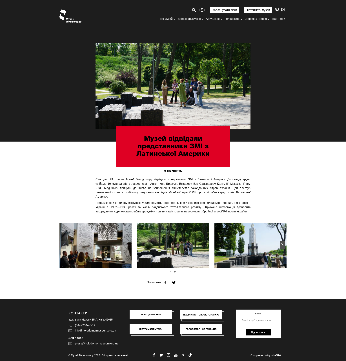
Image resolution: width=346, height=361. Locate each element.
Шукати (181, 10)
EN (283, 10)
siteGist (276, 355)
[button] (282, 245)
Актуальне (213, 18)
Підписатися (258, 332)
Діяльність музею (189, 18)
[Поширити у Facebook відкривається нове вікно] (167, 281)
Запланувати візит (224, 10)
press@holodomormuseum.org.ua (96, 343)
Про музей (166, 18)
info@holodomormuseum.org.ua (95, 330)
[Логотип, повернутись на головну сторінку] (70, 16)
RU (277, 10)
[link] (152, 331)
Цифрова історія (256, 18)
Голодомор (232, 18)
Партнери (278, 18)
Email (258, 313)
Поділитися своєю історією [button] (201, 314)
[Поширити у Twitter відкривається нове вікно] (176, 281)
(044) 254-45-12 (85, 325)
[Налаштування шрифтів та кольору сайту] (202, 10)
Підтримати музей (258, 10)
